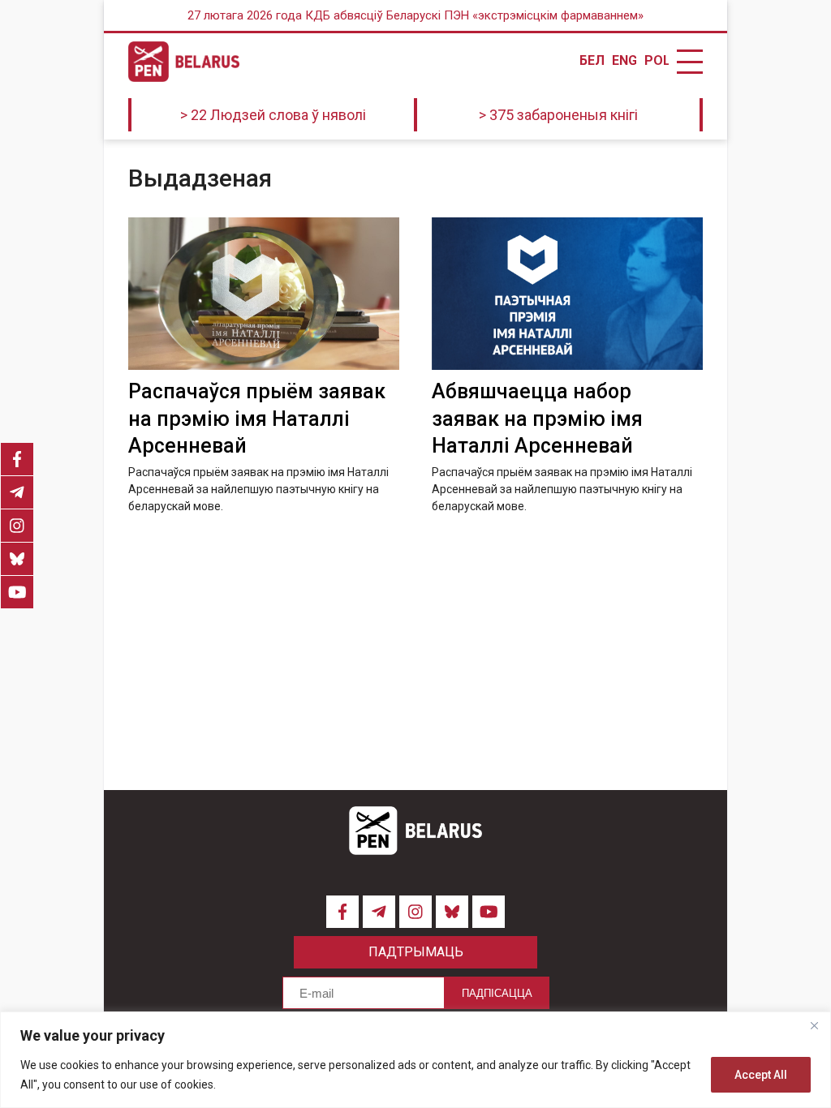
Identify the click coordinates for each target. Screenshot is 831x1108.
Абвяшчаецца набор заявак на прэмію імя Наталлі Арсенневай (537, 419)
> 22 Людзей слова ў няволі (273, 114)
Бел (591, 60)
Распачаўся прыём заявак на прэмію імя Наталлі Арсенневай (256, 419)
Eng (624, 60)
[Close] (814, 1025)
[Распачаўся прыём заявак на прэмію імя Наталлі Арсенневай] (263, 293)
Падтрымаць (415, 952)
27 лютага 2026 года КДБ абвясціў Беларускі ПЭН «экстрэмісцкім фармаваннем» (415, 15)
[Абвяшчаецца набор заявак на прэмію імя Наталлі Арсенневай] (567, 293)
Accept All (760, 1074)
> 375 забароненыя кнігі (558, 114)
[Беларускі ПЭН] (183, 61)
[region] (415, 1059)
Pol (656, 60)
